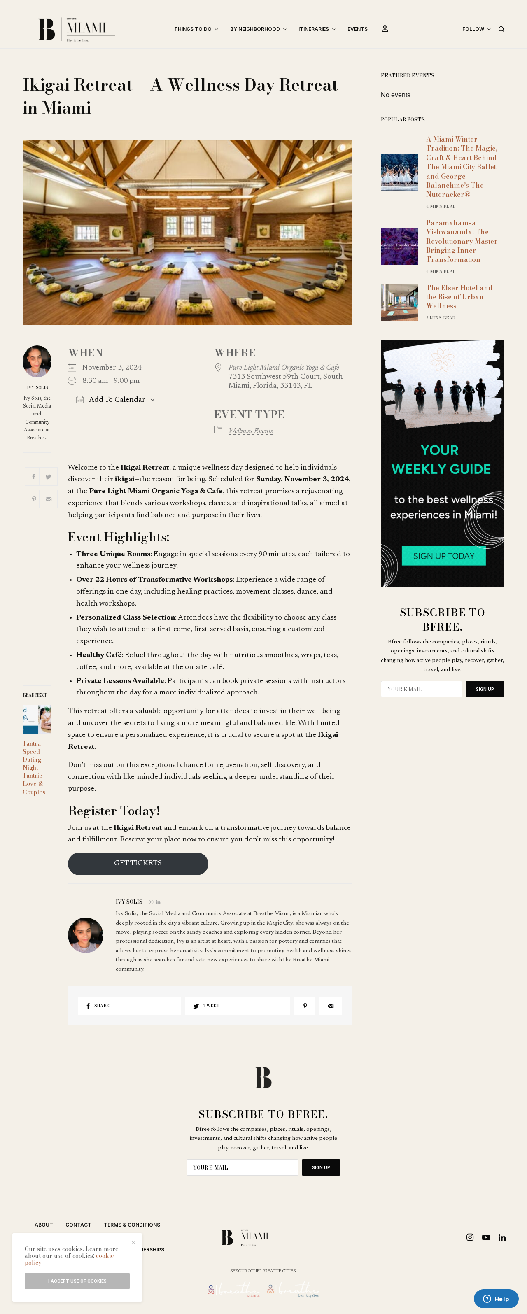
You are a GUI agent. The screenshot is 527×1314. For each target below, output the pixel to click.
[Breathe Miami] (99, 29)
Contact (78, 1225)
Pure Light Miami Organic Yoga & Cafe (284, 368)
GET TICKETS (138, 863)
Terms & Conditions (132, 1225)
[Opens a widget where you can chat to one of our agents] (496, 1299)
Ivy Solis (37, 388)
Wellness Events (251, 431)
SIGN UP (485, 689)
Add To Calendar (116, 400)
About (44, 1225)
